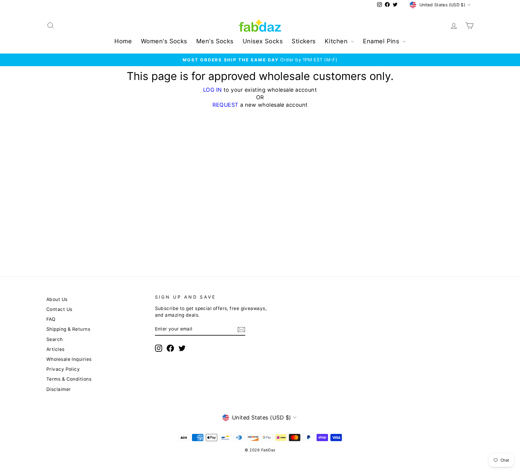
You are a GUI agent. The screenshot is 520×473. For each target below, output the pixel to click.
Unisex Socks (263, 41)
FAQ (50, 319)
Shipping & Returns (68, 329)
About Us (57, 299)
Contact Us (59, 309)
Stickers (304, 41)
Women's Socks (164, 41)
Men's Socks (215, 41)
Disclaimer (58, 389)
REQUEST (225, 105)
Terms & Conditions (68, 379)
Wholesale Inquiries (69, 359)
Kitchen (337, 41)
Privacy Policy (63, 369)
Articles (55, 349)
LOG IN (212, 90)
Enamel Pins (382, 41)
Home (123, 41)
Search (54, 339)
